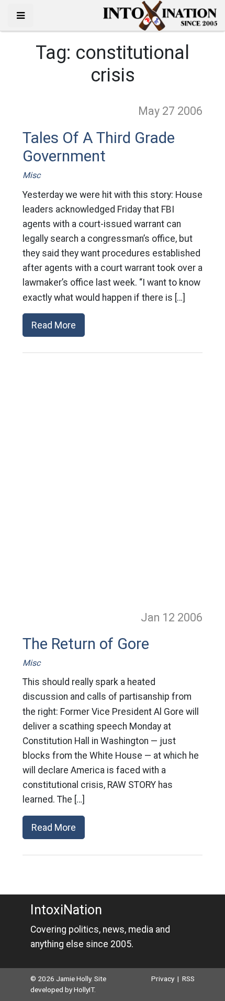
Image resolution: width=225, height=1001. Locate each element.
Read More (53, 325)
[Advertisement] (112, 481)
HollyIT (84, 989)
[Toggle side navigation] (20, 15)
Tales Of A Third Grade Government (98, 147)
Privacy (162, 978)
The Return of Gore (85, 644)
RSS (188, 978)
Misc (31, 175)
